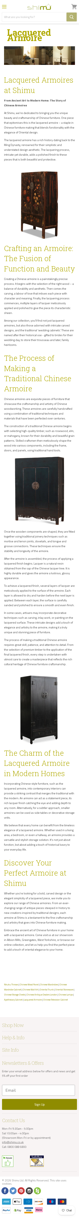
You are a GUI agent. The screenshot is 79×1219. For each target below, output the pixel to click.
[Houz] (37, 1190)
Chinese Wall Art (30, 989)
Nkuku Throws (11, 984)
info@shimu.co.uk (13, 1142)
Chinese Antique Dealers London (42, 994)
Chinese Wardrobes (49, 984)
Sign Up (39, 1104)
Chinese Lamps (66, 994)
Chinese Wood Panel (29, 984)
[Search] (71, 17)
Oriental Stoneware (64, 989)
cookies (7, 1183)
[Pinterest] (21, 1190)
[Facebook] (5, 1190)
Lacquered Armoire (33, 999)
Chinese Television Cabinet (55, 999)
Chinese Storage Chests (14, 994)
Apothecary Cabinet (13, 999)
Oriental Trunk (47, 989)
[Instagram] (29, 1190)
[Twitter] (13, 1190)
